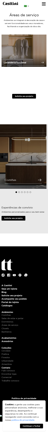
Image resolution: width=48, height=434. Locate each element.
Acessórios (7, 341)
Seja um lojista (9, 289)
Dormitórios (7, 322)
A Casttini (7, 285)
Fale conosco (8, 371)
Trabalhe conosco (10, 381)
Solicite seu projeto (24, 96)
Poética (5, 354)
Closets (5, 329)
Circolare (6, 351)
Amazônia (7, 364)
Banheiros (7, 332)
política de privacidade (22, 420)
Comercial (7, 377)
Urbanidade (7, 361)
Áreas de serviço (10, 325)
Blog (4, 292)
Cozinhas (6, 315)
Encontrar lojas (9, 374)
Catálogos (7, 306)
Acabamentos (9, 338)
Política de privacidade (24, 398)
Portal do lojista (10, 302)
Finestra (6, 358)
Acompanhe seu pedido (14, 299)
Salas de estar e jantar (12, 318)
